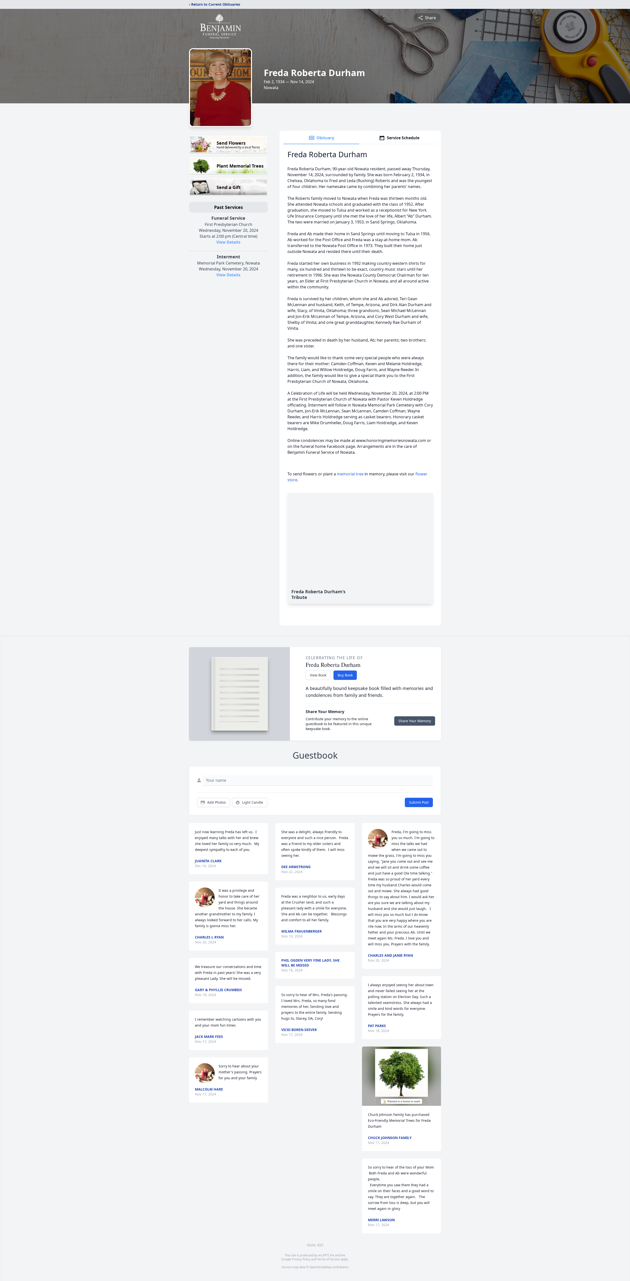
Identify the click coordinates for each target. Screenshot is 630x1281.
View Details (228, 242)
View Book (318, 675)
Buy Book (345, 675)
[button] (401, 1076)
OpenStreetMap (320, 1267)
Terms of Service (328, 1259)
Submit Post (419, 802)
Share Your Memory (414, 721)
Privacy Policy (301, 1259)
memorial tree (350, 474)
